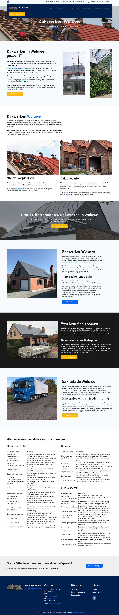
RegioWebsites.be (78, 613)
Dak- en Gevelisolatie (78, 592)
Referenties (97, 8)
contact (22, 80)
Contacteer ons (65, 195)
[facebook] (8, 1)
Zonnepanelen (86, 8)
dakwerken (69, 262)
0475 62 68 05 (52, 596)
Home (51, 8)
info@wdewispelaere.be (56, 604)
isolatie (76, 262)
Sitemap (95, 589)
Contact (106, 8)
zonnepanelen (85, 262)
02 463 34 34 (51, 598)
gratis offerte (17, 132)
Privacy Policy (96, 592)
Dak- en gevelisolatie (73, 8)
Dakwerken (60, 8)
